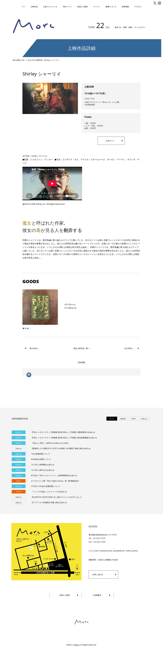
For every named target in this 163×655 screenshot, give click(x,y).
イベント (96, 6)
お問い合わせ (97, 574)
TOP (23, 6)
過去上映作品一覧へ (82, 348)
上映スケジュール (50, 6)
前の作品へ (34, 348)
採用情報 (125, 6)
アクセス (137, 6)
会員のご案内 (82, 6)
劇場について (111, 6)
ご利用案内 (96, 595)
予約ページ (67, 6)
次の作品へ (128, 348)
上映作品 (34, 6)
